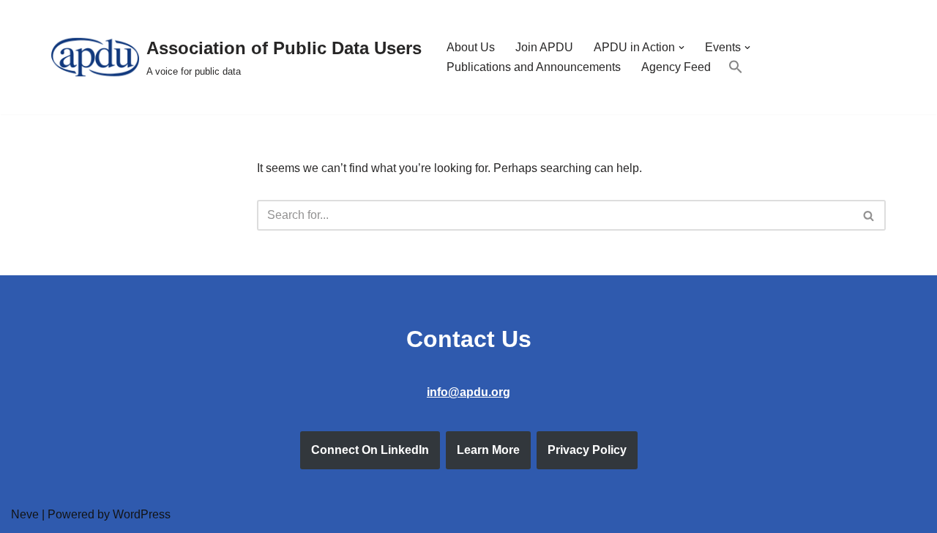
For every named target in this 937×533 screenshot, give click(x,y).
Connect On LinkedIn (370, 450)
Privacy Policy (587, 450)
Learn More (488, 450)
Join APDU (544, 47)
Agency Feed (676, 67)
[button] (681, 48)
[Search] (869, 215)
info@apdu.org (468, 392)
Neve (25, 514)
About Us (471, 47)
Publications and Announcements (534, 67)
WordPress (142, 514)
